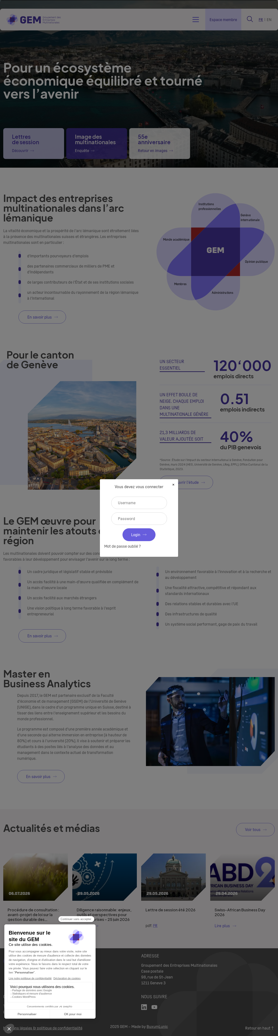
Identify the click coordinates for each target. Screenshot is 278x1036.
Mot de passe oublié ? (122, 546)
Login (135, 534)
